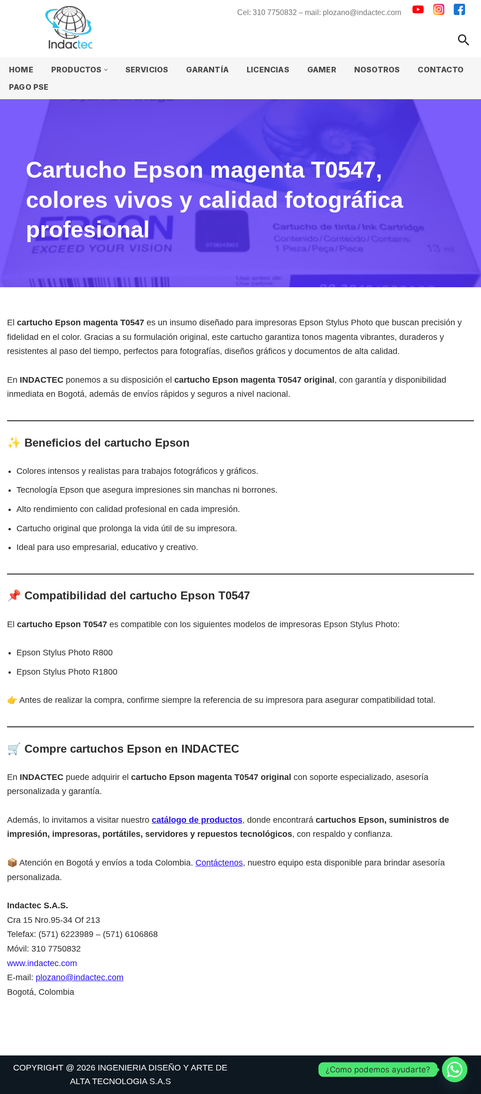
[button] (106, 69)
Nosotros (377, 69)
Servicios (147, 69)
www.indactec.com (42, 963)
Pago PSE (29, 87)
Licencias (268, 69)
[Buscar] (463, 40)
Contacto (441, 69)
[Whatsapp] (454, 1069)
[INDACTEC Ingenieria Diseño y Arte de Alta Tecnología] (71, 27)
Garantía (207, 69)
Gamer (321, 69)
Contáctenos (219, 862)
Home (21, 69)
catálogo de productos (197, 820)
